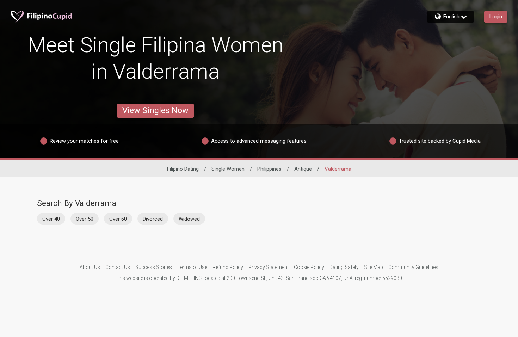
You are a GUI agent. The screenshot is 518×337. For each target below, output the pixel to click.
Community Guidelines (413, 267)
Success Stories (153, 267)
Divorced (153, 219)
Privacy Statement (268, 267)
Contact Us (117, 267)
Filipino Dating (183, 169)
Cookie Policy (309, 267)
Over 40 (51, 219)
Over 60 (118, 219)
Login (495, 16)
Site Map (373, 267)
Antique (303, 169)
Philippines (269, 169)
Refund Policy (227, 267)
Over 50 (84, 219)
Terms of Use (192, 267)
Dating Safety (344, 267)
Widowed (189, 219)
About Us (90, 267)
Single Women (228, 169)
